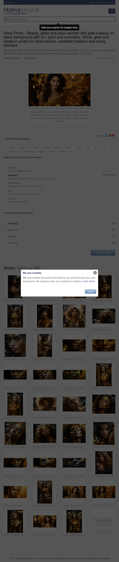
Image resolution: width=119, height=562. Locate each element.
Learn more (88, 281)
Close (91, 291)
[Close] (95, 272)
